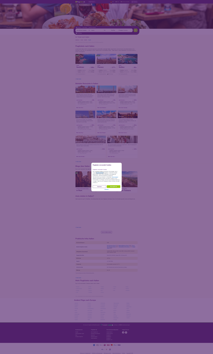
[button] (106, 189)
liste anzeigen (115, 177)
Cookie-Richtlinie (99, 172)
